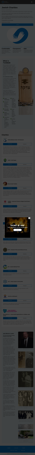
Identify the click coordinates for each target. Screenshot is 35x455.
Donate (17, 229)
